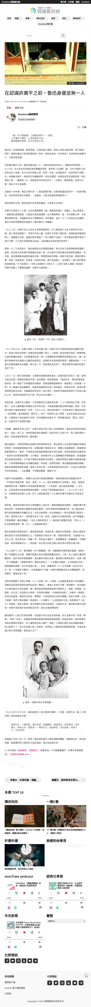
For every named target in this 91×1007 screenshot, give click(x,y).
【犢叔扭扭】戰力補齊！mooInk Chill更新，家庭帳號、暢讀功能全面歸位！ (24, 831)
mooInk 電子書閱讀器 (15, 988)
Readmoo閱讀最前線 (11, 2)
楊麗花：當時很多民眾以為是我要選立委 (66, 780)
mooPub (85, 2)
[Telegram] (35, 960)
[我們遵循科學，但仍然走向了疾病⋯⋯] (25, 855)
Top (86, 976)
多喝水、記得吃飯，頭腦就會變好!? (25, 780)
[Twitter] (12, 960)
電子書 (63, 2)
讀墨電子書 (10, 982)
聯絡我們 (77, 18)
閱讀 (17, 18)
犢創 (78, 2)
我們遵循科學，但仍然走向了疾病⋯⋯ (21, 869)
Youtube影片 (80, 83)
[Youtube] (24, 960)
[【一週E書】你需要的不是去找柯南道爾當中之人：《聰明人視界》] (66, 816)
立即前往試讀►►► (19, 754)
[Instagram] (18, 960)
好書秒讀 (43, 101)
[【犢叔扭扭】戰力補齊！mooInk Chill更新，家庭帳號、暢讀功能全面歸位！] (25, 816)
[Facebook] (7, 960)
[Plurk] (29, 960)
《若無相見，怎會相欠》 (27, 750)
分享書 (71, 2)
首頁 (9, 18)
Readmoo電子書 (45, 24)
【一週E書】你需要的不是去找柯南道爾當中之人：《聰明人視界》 (66, 831)
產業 (53, 18)
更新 (64, 18)
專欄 (27, 18)
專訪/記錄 (40, 18)
